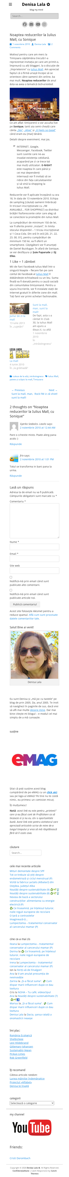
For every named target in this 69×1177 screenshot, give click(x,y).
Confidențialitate (21, 1170)
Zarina (13, 981)
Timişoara (38, 379)
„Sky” (20, 130)
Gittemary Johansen (21, 1046)
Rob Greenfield (18, 1057)
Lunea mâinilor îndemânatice (27, 1078)
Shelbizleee (16, 1039)
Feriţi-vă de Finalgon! (29, 970)
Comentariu (18, 501)
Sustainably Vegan (20, 1050)
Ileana (13, 944)
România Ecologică (21, 1035)
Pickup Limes (17, 1054)
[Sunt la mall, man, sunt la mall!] (44, 324)
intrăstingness (37, 376)
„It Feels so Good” (45, 130)
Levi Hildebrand (19, 1042)
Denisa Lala (40, 44)
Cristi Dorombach (20, 1158)
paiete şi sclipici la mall (21, 379)
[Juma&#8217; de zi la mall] (19, 308)
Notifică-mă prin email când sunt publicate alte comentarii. (29, 583)
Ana (12, 973)
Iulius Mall (37, 69)
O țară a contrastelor (22, 915)
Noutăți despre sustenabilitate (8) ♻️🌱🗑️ (34, 893)
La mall (14, 361)
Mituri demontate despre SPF (27, 871)
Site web (15, 565)
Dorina (14, 951)
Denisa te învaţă (19, 1086)
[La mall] (19, 353)
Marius (14, 1003)
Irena (13, 962)
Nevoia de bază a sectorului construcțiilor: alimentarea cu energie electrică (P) (32, 900)
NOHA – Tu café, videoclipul (34, 992)
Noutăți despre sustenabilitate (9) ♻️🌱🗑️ (34, 889)
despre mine (37, 710)
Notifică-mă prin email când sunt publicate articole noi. (29, 595)
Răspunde (16, 444)
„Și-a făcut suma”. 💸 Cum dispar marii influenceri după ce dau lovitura (31, 984)
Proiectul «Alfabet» (21, 1082)
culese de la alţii (20, 376)
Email (14, 553)
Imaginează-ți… (19, 919)
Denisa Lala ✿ (36, 4)
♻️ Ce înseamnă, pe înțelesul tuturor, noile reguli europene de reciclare (33, 955)
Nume (14, 542)
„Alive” (28, 130)
